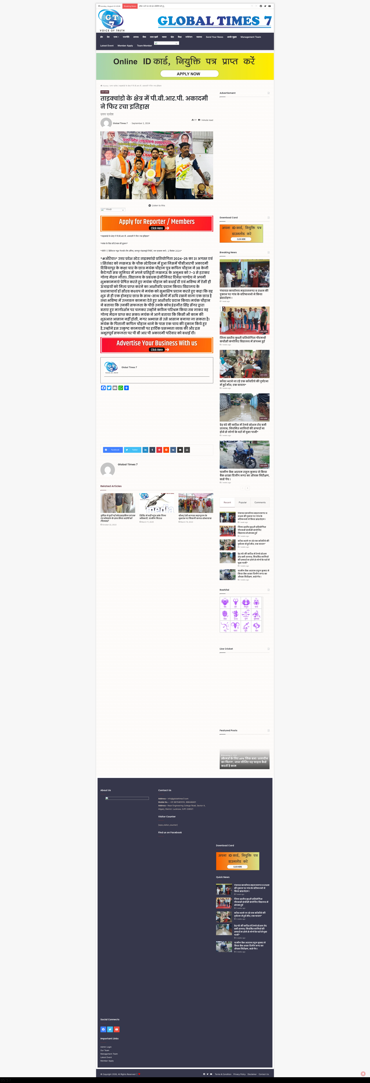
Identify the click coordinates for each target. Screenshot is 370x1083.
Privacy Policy (239, 1074)
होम (101, 37)
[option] (245, 753)
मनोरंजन (189, 37)
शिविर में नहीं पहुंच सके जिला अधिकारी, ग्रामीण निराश (152, 517)
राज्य (115, 37)
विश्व (144, 37)
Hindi (161, 43)
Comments (260, 502)
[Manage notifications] (363, 1073)
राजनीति (126, 37)
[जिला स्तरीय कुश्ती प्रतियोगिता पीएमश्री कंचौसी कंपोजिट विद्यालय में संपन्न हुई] (228, 531)
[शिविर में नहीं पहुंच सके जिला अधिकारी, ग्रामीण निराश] (156, 503)
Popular (243, 502)
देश (108, 37)
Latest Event (107, 45)
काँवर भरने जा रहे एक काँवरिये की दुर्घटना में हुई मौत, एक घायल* (244, 383)
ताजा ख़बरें (154, 37)
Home (105, 86)
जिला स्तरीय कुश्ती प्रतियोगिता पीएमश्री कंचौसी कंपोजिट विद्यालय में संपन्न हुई (243, 339)
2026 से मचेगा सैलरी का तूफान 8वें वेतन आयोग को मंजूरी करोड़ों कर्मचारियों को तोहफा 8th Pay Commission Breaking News (242, 760)
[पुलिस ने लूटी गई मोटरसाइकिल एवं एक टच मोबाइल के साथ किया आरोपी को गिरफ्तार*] (117, 503)
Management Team (251, 37)
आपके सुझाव (232, 37)
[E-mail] (105, 381)
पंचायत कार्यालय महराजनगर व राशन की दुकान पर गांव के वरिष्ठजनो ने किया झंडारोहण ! (244, 294)
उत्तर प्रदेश (114, 86)
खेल (172, 37)
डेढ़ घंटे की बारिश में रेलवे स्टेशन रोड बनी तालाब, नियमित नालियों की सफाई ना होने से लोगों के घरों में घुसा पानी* (243, 428)
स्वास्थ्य (199, 37)
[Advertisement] (156, 415)
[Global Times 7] (111, 20)
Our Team (104, 1050)
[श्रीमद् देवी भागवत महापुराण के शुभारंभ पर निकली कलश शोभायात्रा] (195, 503)
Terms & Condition (223, 1074)
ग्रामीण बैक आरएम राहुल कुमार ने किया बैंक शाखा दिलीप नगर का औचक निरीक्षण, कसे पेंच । (245, 475)
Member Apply (125, 45)
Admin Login (106, 1047)
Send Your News (214, 37)
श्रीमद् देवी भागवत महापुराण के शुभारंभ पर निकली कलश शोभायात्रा (195, 517)
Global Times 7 (120, 123)
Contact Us (264, 1074)
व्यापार (164, 37)
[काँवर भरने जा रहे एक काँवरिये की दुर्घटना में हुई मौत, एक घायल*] (228, 544)
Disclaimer (252, 1074)
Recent (227, 502)
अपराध (136, 37)
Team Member (144, 45)
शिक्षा (180, 37)
